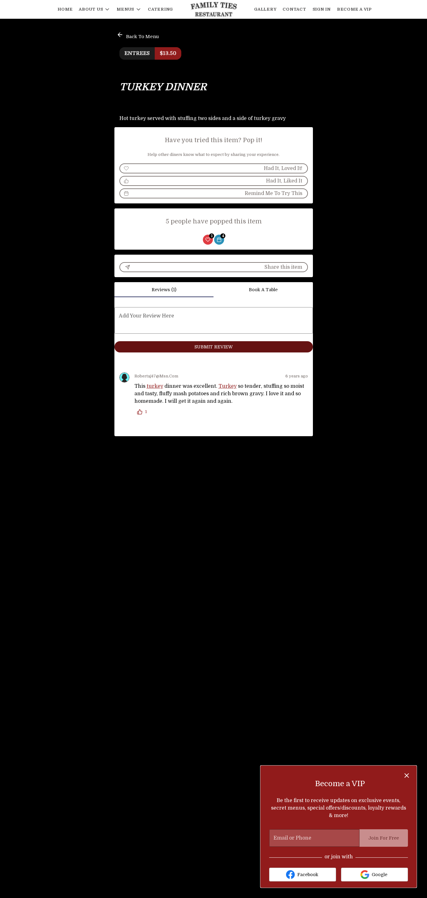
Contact (294, 9)
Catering (160, 9)
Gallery (265, 9)
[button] (94, 9)
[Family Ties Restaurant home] (213, 9)
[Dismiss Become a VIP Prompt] (406, 775)
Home (65, 9)
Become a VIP (354, 9)
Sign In (322, 9)
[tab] (164, 289)
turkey (155, 386)
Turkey (228, 386)
